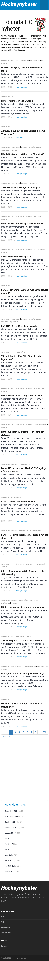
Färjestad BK (15, 147)
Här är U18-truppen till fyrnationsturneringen (23, 607)
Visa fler (4, 63)
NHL (2, 922)
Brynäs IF (24, 147)
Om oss (4, 946)
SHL (2, 917)
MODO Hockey (5, 150)
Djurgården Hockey (22, 60)
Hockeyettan (6, 933)
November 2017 (14, 816)
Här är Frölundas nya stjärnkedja (17, 101)
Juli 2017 (11, 838)
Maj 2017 (11, 849)
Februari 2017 (13, 866)
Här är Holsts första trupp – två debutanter (22, 223)
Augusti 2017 (12, 833)
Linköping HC (33, 183)
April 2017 (12, 855)
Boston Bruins (39, 249)
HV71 (12, 60)
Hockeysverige (21, 87)
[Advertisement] (24, 772)
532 (44, 732)
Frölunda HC (5, 60)
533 (4, 736)
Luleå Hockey (5, 603)
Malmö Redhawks (16, 497)
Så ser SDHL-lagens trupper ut (16, 256)
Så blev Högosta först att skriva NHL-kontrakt (24, 640)
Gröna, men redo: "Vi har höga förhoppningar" (23, 673)
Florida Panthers (39, 388)
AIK (42, 60)
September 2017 (14, 827)
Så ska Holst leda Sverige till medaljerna (21, 187)
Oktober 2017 (13, 822)
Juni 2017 (11, 844)
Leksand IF (29, 636)
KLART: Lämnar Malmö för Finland (18, 501)
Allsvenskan (5, 927)
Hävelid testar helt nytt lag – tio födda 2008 (22, 154)
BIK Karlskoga (25, 464)
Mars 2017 (12, 860)
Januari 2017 (13, 871)
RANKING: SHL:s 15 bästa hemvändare (20, 326)
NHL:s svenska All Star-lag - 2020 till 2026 (21, 395)
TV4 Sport (19, 137)
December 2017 (14, 811)
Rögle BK (4, 669)
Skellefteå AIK (35, 60)
